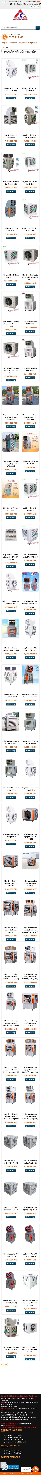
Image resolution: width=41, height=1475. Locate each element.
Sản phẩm (13, 43)
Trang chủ (4, 43)
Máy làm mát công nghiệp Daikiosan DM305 (10, 883)
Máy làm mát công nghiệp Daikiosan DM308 (10, 930)
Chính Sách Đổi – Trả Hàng (14, 1440)
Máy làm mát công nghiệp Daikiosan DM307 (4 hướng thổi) (30, 1070)
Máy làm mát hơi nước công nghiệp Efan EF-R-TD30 (30, 1303)
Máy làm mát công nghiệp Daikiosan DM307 (30, 1023)
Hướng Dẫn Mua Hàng (13, 1451)
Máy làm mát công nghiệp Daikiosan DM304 (30, 883)
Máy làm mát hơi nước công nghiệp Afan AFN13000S (30, 417)
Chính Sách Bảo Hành (13, 1437)
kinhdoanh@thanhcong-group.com (27, 4)
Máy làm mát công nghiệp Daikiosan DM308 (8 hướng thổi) (30, 930)
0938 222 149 (14, 2)
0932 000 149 (31, 2)
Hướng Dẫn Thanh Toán (13, 1453)
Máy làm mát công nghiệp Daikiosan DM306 (30, 836)
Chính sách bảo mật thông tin (15, 1442)
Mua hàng (11, 98)
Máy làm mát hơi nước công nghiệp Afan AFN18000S (11, 417)
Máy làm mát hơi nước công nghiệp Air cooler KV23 (30, 277)
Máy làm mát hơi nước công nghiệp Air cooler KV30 (11, 370)
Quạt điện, (21, 1423)
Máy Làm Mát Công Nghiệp (28, 43)
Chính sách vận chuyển (13, 1435)
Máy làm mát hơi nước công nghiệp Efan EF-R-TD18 (11, 557)
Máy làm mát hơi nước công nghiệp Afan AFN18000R (11, 463)
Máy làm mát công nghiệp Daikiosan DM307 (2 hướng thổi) (11, 1116)
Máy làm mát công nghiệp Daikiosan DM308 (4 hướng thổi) (11, 976)
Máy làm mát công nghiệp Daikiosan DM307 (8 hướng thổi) (11, 1070)
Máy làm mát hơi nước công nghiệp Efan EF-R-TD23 (30, 1349)
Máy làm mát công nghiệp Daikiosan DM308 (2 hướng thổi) (30, 976)
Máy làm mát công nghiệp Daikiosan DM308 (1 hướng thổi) (11, 1023)
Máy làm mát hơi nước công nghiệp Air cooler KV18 (11, 324)
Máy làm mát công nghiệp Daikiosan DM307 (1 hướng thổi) (30, 1116)
